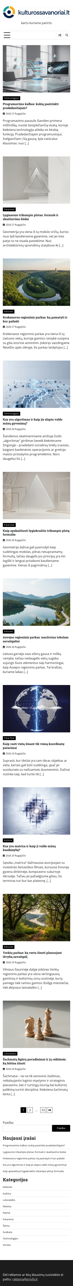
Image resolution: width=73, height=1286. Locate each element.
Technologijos (11, 98)
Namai (6, 1212)
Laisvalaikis (10, 1053)
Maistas (7, 1206)
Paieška (8, 1123)
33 (43, 1110)
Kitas (49, 1110)
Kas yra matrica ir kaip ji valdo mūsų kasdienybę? (29, 848)
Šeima (6, 1225)
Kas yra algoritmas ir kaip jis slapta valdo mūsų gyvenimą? (32, 421)
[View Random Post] (59, 35)
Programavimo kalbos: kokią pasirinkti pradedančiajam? (31, 106)
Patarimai (9, 209)
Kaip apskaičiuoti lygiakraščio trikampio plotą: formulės (36, 533)
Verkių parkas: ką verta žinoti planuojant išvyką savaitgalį (32, 955)
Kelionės (8, 311)
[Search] (66, 35)
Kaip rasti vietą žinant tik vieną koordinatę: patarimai (34, 746)
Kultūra (8, 840)
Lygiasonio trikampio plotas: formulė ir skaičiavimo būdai (30, 217)
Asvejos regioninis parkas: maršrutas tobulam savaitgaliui (36, 639)
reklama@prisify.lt (25, 1279)
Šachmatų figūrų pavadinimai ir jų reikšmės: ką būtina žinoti (34, 1061)
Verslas (7, 1245)
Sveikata (7, 1232)
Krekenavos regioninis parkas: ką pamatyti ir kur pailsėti (35, 319)
